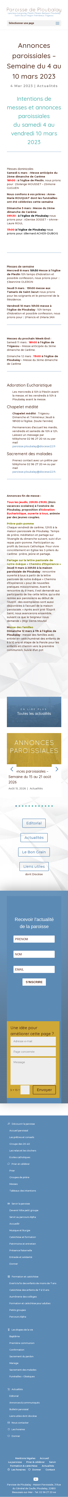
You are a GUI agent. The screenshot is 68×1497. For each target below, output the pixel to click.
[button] (56, 769)
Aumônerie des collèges (23, 1296)
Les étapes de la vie (22, 1329)
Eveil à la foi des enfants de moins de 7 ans (32, 1283)
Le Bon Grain (34, 852)
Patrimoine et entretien (22, 1243)
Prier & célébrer (35, 1462)
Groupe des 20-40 (19, 1144)
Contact (50, 1469)
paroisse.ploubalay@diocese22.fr (33, 446)
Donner (13, 1263)
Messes (13, 1184)
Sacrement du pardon (21, 1356)
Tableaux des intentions (22, 1190)
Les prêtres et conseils (21, 1137)
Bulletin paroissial (18, 1409)
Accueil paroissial (18, 1130)
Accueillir (14, 1223)
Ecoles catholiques (19, 1157)
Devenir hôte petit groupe (23, 1210)
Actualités (47, 86)
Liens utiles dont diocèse (23, 1416)
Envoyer (44, 1090)
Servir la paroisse (21, 1203)
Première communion (21, 1343)
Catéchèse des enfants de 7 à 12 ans (29, 1290)
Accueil (44, 1458)
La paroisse (15, 1462)
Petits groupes (17, 1310)
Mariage (13, 1363)
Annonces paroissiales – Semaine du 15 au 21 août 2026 (30, 776)
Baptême (14, 1336)
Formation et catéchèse (25, 1276)
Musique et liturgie (19, 1230)
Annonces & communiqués (24, 1402)
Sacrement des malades (22, 1369)
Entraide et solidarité (20, 1257)
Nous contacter (20, 1422)
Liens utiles (34, 866)
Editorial (34, 823)
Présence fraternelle (20, 1250)
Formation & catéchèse (23, 1465)
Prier (12, 1170)
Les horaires (18, 1429)
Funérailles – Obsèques (22, 1376)
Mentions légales (25, 1458)
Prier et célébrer (21, 1164)
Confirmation (16, 1349)
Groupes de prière (19, 1177)
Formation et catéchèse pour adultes (29, 1303)
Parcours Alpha (17, 1316)
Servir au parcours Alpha (22, 1217)
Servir (52, 1462)
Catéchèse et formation (22, 1237)
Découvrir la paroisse (23, 1124)
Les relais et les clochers (22, 1150)
